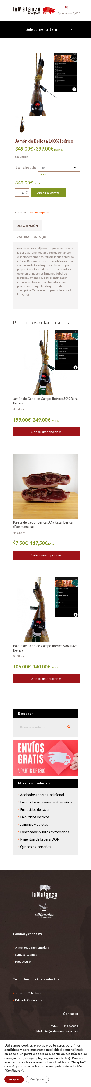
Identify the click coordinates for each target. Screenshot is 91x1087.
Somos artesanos (26, 954)
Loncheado (26, 167)
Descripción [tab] (27, 226)
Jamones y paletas (39, 212)
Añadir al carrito (48, 193)
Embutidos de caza (34, 809)
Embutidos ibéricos (34, 817)
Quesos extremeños (35, 847)
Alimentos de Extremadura (32, 947)
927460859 (70, 1026)
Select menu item (41, 29)
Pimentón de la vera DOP (39, 839)
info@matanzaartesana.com (60, 1031)
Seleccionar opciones (47, 432)
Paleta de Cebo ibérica (28, 1000)
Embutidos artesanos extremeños (46, 802)
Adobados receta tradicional (42, 794)
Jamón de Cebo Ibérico (29, 993)
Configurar (37, 1079)
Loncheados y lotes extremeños (44, 832)
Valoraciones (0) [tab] (31, 237)
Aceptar (14, 1079)
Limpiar (42, 174)
